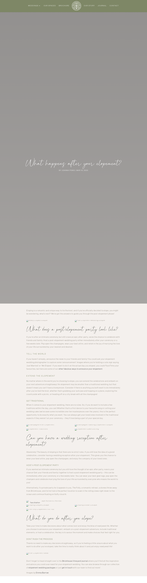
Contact (114, 6)
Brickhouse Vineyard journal (75, 561)
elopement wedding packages (42, 567)
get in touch (67, 567)
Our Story (89, 6)
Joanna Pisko (68, 170)
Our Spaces (50, 6)
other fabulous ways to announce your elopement (81, 369)
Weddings (33, 6)
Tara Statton (35, 503)
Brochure (64, 6)
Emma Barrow (42, 573)
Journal (102, 6)
